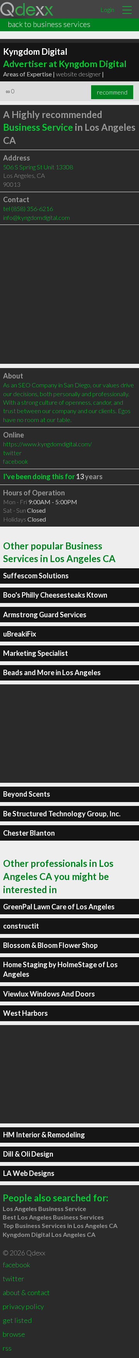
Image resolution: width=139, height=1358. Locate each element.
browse (14, 1334)
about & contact (26, 1292)
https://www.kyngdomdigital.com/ (47, 444)
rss (7, 1348)
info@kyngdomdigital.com (36, 217)
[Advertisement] (69, 294)
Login (107, 9)
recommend (112, 92)
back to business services (49, 24)
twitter (12, 452)
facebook (15, 461)
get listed (17, 1320)
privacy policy (23, 1306)
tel (28, 208)
